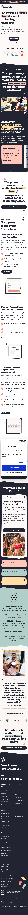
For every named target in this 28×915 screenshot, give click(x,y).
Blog (16, 813)
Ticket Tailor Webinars (5, 837)
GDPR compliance (6, 822)
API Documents (19, 810)
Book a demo (18, 791)
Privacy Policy (16, 906)
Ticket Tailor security (5, 826)
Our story (4, 790)
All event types (5, 847)
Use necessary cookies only (14, 472)
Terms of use (5, 796)
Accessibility (18, 803)
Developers (18, 807)
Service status (19, 816)
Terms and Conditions (6, 906)
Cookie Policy (23, 906)
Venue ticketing (6, 875)
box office (15, 253)
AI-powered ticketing (4, 885)
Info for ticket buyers (5, 818)
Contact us (18, 788)
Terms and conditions (4, 801)
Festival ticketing (6, 881)
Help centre (18, 797)
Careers (3, 793)
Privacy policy (5, 805)
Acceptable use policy (5, 809)
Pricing (17, 794)
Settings (21, 462)
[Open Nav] (25, 7)
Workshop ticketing (7, 878)
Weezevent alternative (4, 871)
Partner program (19, 800)
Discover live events (7, 850)
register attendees (6, 380)
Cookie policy (5, 813)
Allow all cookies (14, 467)
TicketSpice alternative (4, 860)
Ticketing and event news (7, 843)
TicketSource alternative (5, 865)
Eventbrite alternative (4, 855)
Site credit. (21, 899)
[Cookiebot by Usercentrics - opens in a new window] (19, 441)
